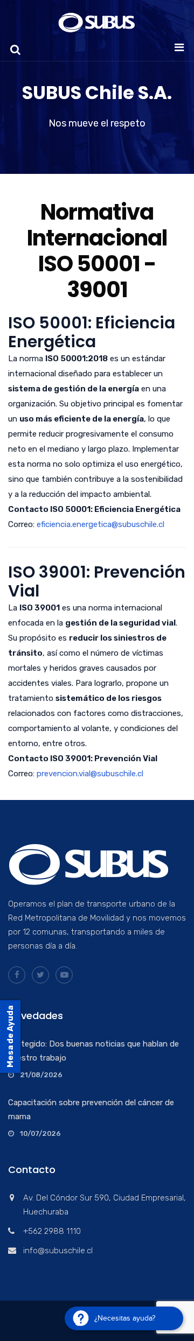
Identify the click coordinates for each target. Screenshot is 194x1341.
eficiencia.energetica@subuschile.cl (100, 524)
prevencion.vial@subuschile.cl (90, 773)
